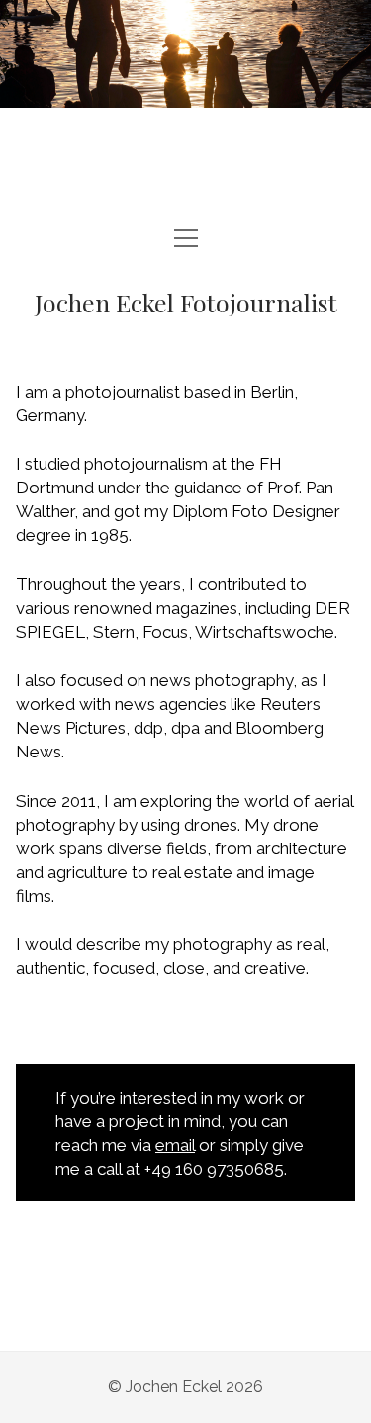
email (175, 1145)
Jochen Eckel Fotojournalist (186, 302)
